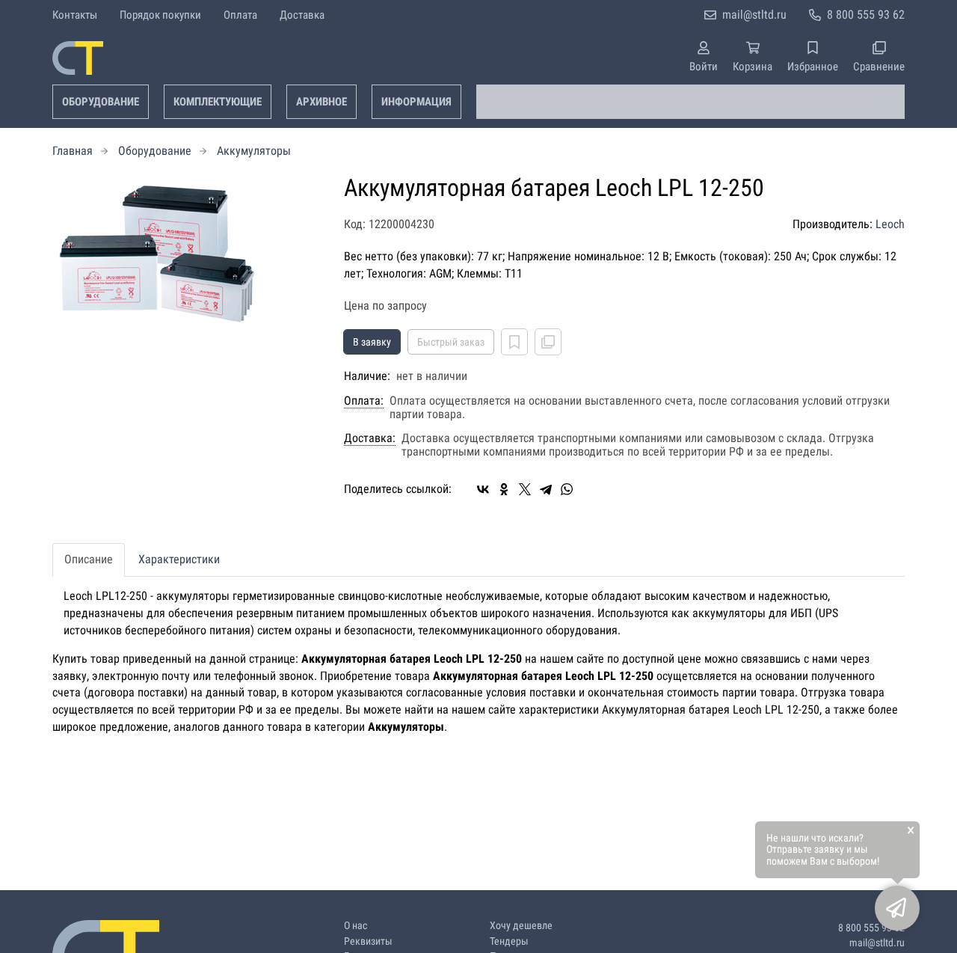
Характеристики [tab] (179, 559)
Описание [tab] (88, 559)
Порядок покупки (160, 15)
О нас (355, 925)
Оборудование (100, 101)
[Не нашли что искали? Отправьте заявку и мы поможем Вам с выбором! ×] (897, 908)
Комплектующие (217, 101)
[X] (525, 489)
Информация (416, 101)
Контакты (74, 15)
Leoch (890, 224)
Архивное (321, 101)
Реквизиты (368, 941)
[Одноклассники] (504, 489)
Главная (72, 151)
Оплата (240, 15)
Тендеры (509, 941)
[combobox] (690, 102)
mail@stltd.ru (754, 14)
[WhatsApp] (567, 489)
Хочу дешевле (521, 925)
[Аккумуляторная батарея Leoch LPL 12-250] (186, 250)
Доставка (302, 15)
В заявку (372, 342)
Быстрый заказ (450, 342)
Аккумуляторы (254, 151)
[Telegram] (546, 489)
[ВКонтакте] (483, 489)
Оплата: (364, 401)
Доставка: (370, 438)
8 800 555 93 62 (866, 14)
